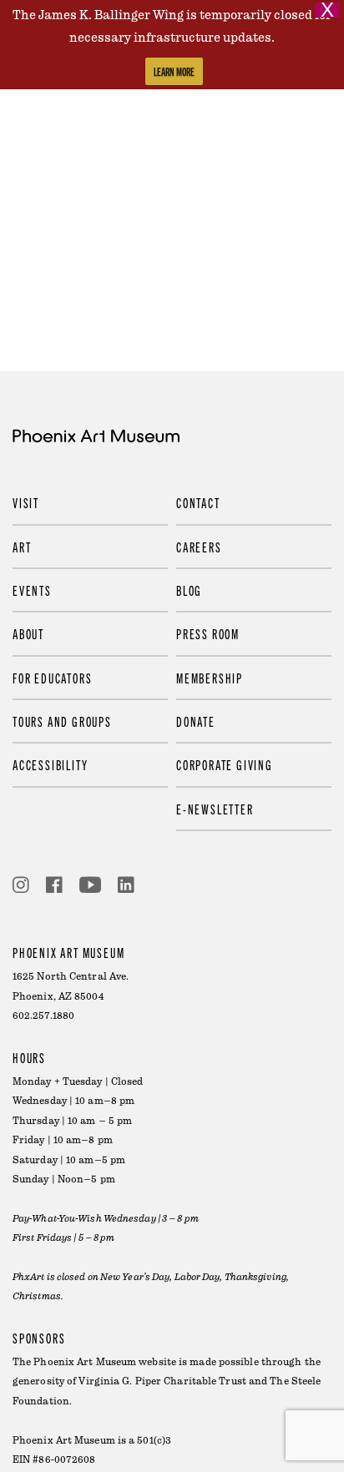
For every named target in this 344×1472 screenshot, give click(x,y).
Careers (199, 546)
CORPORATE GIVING (224, 764)
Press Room (208, 633)
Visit (26, 502)
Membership (209, 677)
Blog (189, 590)
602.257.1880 (43, 1016)
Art (22, 546)
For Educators (52, 677)
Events (32, 590)
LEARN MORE (174, 71)
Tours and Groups (62, 721)
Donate (195, 721)
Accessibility (50, 764)
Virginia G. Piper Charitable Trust (161, 1381)
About (28, 633)
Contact (198, 502)
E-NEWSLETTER (215, 808)
